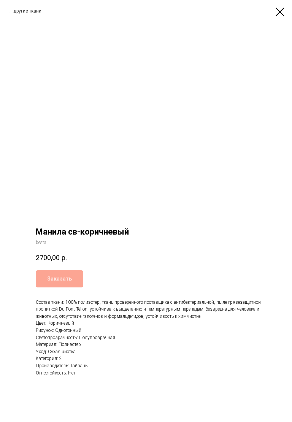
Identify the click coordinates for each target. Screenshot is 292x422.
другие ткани (27, 11)
